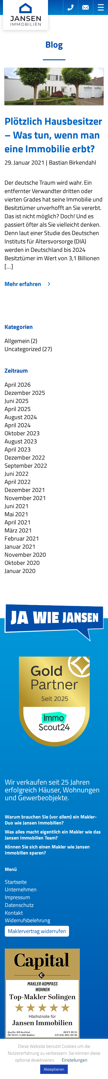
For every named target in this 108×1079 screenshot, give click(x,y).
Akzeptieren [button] (54, 1069)
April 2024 (17, 425)
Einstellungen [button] (74, 1060)
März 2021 (18, 530)
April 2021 (17, 522)
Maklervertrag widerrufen (37, 931)
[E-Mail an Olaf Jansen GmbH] (85, 7)
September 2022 (25, 465)
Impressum (17, 897)
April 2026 (17, 384)
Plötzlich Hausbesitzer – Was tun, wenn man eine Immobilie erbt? (53, 134)
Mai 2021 (16, 514)
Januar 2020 (19, 570)
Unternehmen (21, 889)
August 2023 (20, 441)
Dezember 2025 (24, 392)
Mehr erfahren (22, 284)
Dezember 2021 (24, 489)
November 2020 (25, 554)
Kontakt (14, 913)
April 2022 (17, 481)
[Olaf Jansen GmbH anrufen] (70, 7)
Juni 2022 (16, 473)
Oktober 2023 (22, 433)
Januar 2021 (19, 546)
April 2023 (17, 449)
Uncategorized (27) (28, 348)
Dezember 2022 (24, 457)
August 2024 (20, 417)
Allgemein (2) (20, 340)
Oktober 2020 (22, 562)
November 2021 (25, 497)
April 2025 (17, 408)
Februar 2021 (21, 538)
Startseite (16, 882)
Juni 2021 (16, 506)
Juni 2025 (16, 400)
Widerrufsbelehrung (27, 920)
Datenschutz (19, 905)
